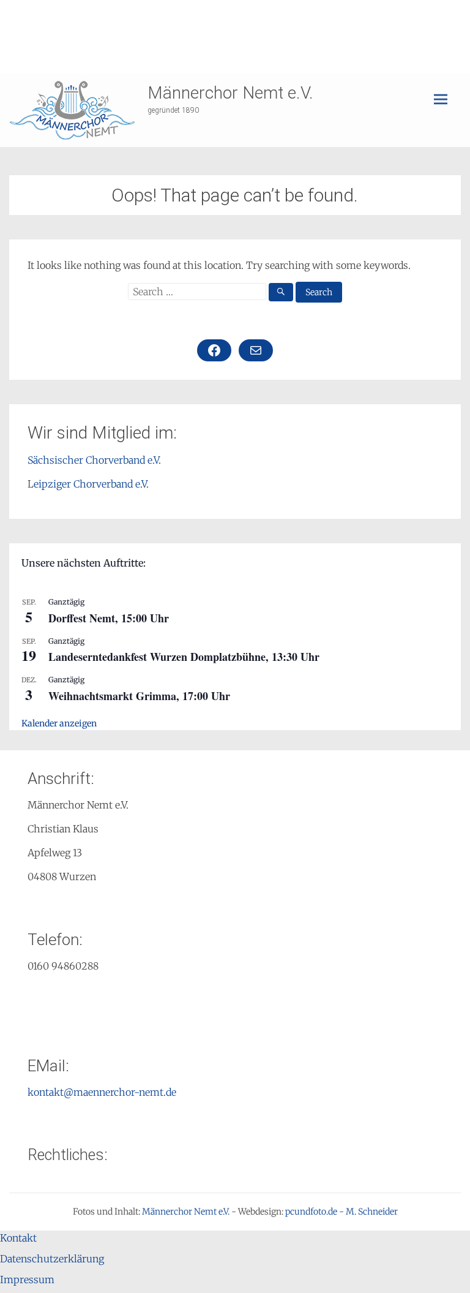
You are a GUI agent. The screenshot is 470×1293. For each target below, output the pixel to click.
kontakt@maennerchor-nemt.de (102, 1092)
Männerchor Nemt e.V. (230, 93)
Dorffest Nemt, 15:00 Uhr (108, 618)
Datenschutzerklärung (52, 1259)
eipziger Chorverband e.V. (91, 484)
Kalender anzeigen (59, 723)
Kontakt (18, 1238)
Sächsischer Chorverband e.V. (94, 460)
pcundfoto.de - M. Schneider (341, 1211)
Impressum (27, 1279)
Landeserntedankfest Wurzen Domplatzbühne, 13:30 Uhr (183, 657)
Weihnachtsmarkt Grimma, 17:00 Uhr (139, 696)
